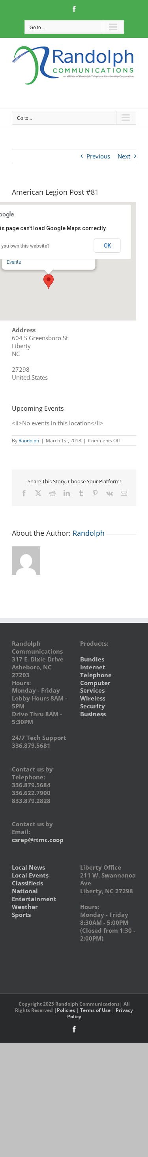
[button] (48, 281)
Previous (98, 156)
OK (107, 245)
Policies (66, 1010)
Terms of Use (95, 1010)
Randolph (29, 440)
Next (124, 156)
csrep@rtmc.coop (38, 840)
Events (14, 262)
